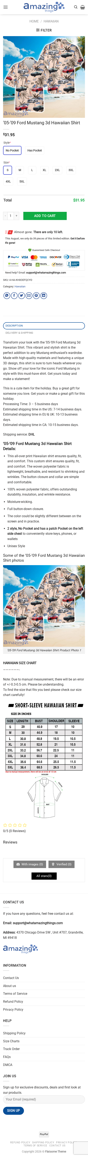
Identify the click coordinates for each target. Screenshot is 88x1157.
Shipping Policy (14, 1033)
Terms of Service (15, 994)
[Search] (75, 7)
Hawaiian (51, 21)
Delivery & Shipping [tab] (19, 332)
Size (6, 162)
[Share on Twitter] (21, 295)
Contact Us (11, 978)
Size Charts (11, 1041)
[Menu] (5, 7)
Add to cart (45, 216)
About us (9, 986)
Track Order (11, 1049)
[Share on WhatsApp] (6, 295)
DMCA (7, 1065)
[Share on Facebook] (14, 295)
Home (34, 21)
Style (7, 142)
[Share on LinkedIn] (43, 295)
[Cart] (82, 7)
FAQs (7, 1057)
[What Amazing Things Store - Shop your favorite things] (44, 7)
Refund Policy (13, 1002)
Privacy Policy (13, 1009)
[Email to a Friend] (29, 295)
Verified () (63, 864)
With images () (32, 864)
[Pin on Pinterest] (36, 295)
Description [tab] (14, 325)
